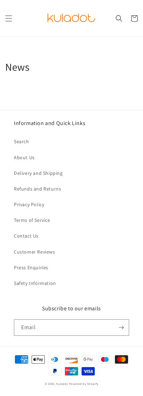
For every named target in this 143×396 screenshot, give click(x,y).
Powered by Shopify (84, 384)
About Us (24, 157)
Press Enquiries (31, 267)
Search (21, 141)
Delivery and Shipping (38, 173)
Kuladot (62, 384)
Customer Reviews (34, 252)
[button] (8, 18)
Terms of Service (32, 220)
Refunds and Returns (37, 189)
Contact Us (26, 236)
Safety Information (35, 283)
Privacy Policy (29, 204)
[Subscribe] (121, 327)
